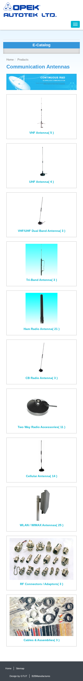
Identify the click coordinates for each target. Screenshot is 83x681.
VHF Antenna (41, 132)
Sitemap (20, 668)
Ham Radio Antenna (42, 329)
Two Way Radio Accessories (41, 427)
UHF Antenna (41, 181)
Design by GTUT (18, 676)
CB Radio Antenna (42, 378)
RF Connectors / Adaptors (41, 584)
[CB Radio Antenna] (41, 358)
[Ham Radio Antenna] (41, 309)
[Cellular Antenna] (41, 456)
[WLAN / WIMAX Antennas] (41, 505)
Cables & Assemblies (42, 640)
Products (23, 59)
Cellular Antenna (41, 476)
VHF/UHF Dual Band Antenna (41, 230)
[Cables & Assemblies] (41, 616)
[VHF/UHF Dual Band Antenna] (41, 211)
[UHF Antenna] (41, 162)
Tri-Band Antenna (41, 280)
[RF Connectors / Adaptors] (41, 559)
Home (10, 59)
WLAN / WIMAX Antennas (41, 525)
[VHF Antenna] (41, 113)
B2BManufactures (41, 676)
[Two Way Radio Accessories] (41, 407)
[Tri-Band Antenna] (41, 260)
